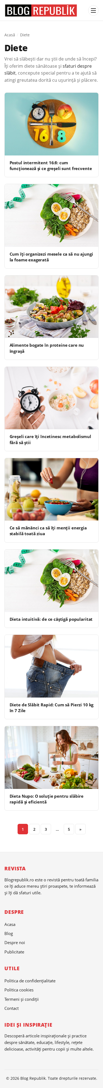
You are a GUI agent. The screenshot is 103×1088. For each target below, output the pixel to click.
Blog (8, 933)
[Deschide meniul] (93, 10)
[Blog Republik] (44, 10)
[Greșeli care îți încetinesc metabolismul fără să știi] (51, 398)
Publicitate (14, 952)
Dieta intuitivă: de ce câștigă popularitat (51, 619)
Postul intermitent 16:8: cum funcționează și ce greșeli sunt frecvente (51, 165)
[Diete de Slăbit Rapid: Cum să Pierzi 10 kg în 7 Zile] (51, 666)
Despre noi (14, 942)
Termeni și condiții (21, 999)
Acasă (9, 34)
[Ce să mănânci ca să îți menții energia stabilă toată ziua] (51, 489)
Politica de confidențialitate (29, 980)
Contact (11, 1008)
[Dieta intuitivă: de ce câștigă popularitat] (51, 581)
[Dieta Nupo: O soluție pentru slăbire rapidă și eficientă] (51, 757)
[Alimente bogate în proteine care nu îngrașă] (51, 306)
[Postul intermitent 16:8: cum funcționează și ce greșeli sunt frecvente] (51, 124)
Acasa (9, 924)
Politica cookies (19, 990)
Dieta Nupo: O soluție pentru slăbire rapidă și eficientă (47, 799)
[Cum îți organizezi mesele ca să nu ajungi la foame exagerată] (51, 215)
